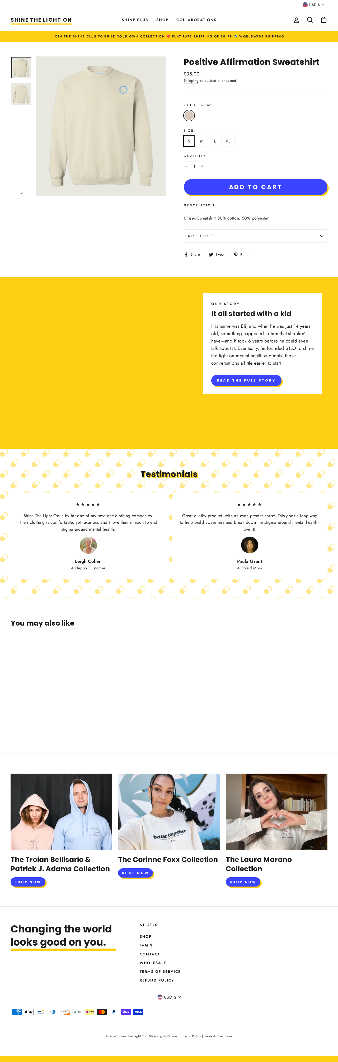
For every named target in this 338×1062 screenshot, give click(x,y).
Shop (162, 19)
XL (228, 141)
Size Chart (201, 236)
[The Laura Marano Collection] (276, 812)
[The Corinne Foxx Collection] (169, 812)
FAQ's (146, 945)
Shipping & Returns (163, 1036)
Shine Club (135, 19)
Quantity (195, 156)
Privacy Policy (191, 1036)
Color (198, 105)
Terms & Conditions (218, 1036)
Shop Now (28, 882)
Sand (189, 115)
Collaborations (196, 19)
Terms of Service (160, 971)
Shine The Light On (41, 19)
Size (189, 130)
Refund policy (157, 980)
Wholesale (153, 962)
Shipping (191, 80)
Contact (150, 954)
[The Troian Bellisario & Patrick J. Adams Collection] (61, 812)
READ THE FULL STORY (246, 380)
